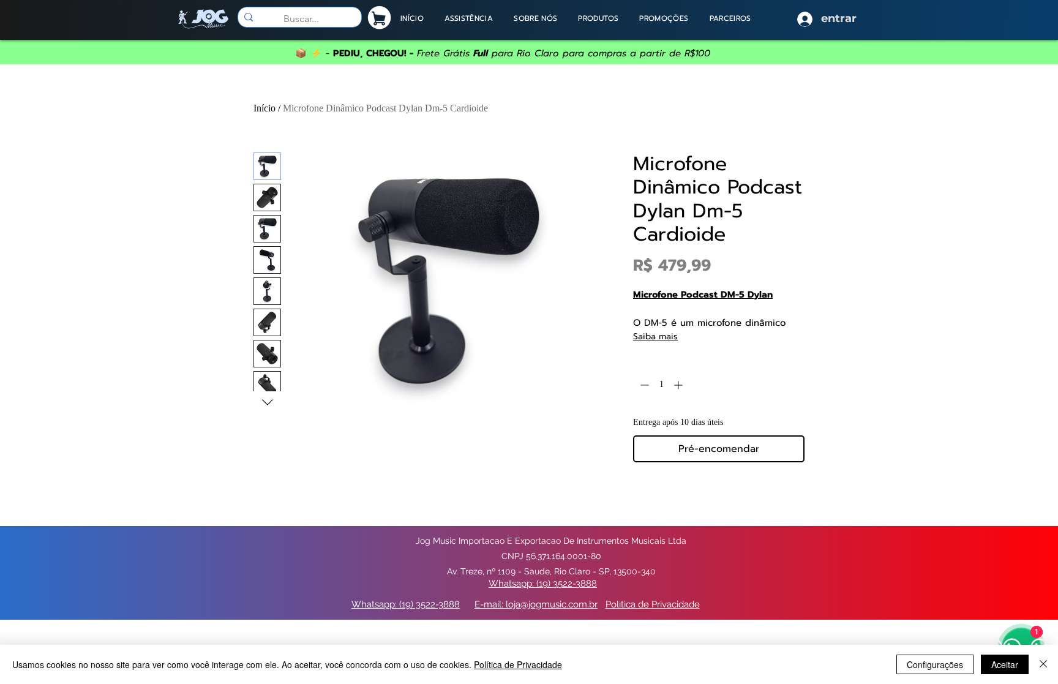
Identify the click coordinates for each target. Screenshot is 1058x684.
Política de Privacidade (518, 664)
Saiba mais (655, 336)
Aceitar (1004, 664)
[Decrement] (643, 385)
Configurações (935, 664)
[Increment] (679, 385)
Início (264, 108)
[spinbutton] (661, 385)
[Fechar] (1043, 664)
